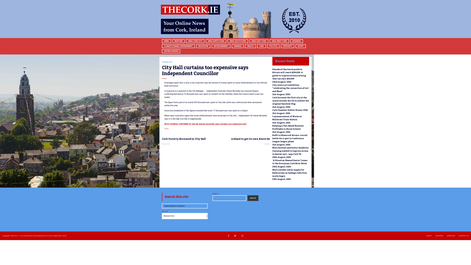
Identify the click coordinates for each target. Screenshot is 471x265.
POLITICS (273, 46)
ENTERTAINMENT (221, 46)
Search (215, 194)
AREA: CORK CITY (195, 41)
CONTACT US (464, 235)
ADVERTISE (451, 235)
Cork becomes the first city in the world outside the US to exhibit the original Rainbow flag (290, 101)
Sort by (165, 211)
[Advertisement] (216, 165)
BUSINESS (296, 41)
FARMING (238, 46)
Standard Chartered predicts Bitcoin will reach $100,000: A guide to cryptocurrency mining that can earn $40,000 (289, 74)
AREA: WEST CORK (279, 41)
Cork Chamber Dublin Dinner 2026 (290, 110)
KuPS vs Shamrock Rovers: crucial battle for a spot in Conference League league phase (289, 138)
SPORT (301, 46)
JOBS (261, 46)
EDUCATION (203, 46)
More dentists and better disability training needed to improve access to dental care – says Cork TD (290, 151)
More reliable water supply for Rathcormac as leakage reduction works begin (289, 173)
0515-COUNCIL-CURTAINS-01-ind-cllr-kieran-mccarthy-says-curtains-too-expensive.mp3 (205, 124)
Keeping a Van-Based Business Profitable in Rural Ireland (288, 127)
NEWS (166, 128)
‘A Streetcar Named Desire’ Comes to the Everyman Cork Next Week (289, 162)
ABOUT (429, 235)
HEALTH (250, 46)
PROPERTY (287, 46)
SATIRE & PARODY (171, 51)
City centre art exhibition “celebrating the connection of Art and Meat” (290, 88)
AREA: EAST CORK (259, 41)
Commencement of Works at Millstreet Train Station (287, 118)
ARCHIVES (439, 235)
